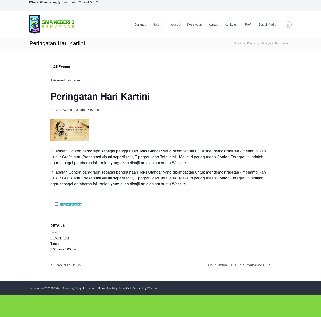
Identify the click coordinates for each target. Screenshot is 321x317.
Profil (248, 24)
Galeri (157, 24)
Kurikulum (231, 24)
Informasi (174, 24)
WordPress (153, 288)
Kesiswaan (194, 24)
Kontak (213, 24)
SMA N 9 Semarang (62, 288)
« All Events (60, 66)
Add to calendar (71, 204)
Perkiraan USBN (68, 265)
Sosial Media (267, 24)
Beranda (140, 24)
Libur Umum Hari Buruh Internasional (237, 265)
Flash (110, 288)
